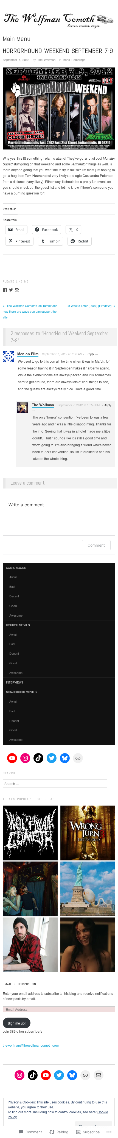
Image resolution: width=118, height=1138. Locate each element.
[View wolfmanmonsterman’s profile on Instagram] (17, 290)
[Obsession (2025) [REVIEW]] (87, 944)
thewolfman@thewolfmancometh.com (31, 1045)
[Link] (78, 758)
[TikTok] (38, 758)
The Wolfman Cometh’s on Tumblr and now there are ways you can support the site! (30, 311)
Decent (14, 596)
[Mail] (98, 1075)
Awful (12, 577)
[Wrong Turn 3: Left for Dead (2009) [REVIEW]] (87, 833)
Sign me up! (17, 1023)
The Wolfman (46, 59)
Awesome (16, 615)
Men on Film (27, 353)
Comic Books (16, 568)
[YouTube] (12, 758)
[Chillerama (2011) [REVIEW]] (87, 889)
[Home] (30, 833)
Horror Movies (18, 625)
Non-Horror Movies (21, 692)
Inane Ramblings (74, 59)
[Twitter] (52, 758)
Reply (90, 354)
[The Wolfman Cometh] (59, 22)
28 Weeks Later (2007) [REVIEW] (91, 305)
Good (13, 605)
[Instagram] (25, 758)
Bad (12, 586)
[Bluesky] (65, 758)
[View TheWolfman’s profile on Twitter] (11, 290)
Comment (96, 545)
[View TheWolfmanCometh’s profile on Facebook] (5, 290)
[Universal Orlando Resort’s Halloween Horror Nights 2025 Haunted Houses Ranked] (30, 889)
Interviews (14, 682)
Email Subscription (19, 984)
